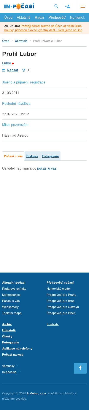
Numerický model (58, 288)
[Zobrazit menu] (82, 6)
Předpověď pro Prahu (61, 294)
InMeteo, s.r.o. (37, 393)
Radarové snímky (14, 288)
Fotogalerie (50, 156)
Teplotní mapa (12, 313)
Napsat (12, 70)
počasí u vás (46, 168)
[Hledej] (56, 6)
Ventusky (8, 366)
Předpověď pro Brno (61, 300)
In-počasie (9, 372)
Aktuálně (23, 17)
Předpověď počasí (60, 282)
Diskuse (32, 156)
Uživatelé (21, 40)
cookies (21, 398)
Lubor (6, 63)
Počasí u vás (13, 156)
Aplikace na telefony (17, 348)
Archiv (7, 324)
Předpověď (57, 17)
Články (7, 336)
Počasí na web (13, 354)
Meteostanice (11, 294)
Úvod (8, 17)
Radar (39, 17)
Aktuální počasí (13, 282)
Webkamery (10, 307)
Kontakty (53, 324)
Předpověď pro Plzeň (61, 313)
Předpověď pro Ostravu (63, 307)
